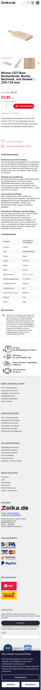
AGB (2, 480)
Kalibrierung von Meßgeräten (11, 431)
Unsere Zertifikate (7, 455)
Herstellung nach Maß (9, 429)
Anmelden (20, 623)
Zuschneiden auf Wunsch (10, 426)
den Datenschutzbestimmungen (15, 629)
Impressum (5, 477)
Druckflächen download (9, 423)
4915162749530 (13, 513)
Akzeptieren (30, 684)
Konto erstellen (6, 401)
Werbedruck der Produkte (10, 420)
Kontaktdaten (6, 483)
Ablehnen (11, 684)
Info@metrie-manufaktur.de (11, 515)
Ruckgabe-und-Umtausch (10, 393)
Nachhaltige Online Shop (10, 447)
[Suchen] (24, 3)
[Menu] (37, 3)
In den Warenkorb (26, 106)
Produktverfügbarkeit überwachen (18, 146)
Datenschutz (5, 485)
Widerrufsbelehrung (8, 488)
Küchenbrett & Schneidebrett (28, 242)
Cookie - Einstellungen (9, 491)
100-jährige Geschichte (9, 453)
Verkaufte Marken (7, 458)
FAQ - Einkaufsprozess (9, 388)
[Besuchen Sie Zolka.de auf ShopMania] (27, 649)
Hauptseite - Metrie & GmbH (11, 461)
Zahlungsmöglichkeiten (9, 399)
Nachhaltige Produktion (9, 450)
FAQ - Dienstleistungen (9, 418)
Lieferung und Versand (9, 391)
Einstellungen (20, 677)
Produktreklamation (8, 396)
